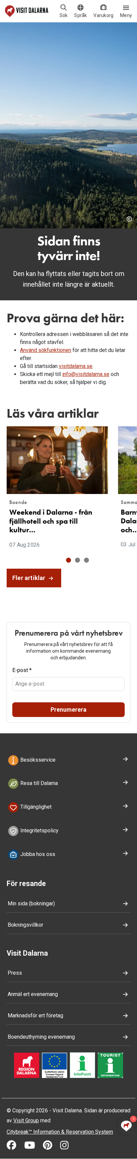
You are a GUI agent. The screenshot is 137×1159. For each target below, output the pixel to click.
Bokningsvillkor (25, 925)
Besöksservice (37, 760)
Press (15, 973)
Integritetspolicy (39, 830)
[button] (68, 560)
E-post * (22, 670)
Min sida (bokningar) (31, 903)
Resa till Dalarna (38, 783)
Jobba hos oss (37, 854)
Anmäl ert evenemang (33, 994)
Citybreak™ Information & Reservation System (60, 1132)
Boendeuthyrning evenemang (41, 1037)
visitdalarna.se (75, 366)
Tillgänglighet (35, 807)
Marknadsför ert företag (35, 1015)
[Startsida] (26, 11)
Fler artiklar (29, 577)
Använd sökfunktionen (45, 350)
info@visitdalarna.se (85, 374)
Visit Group (26, 1120)
